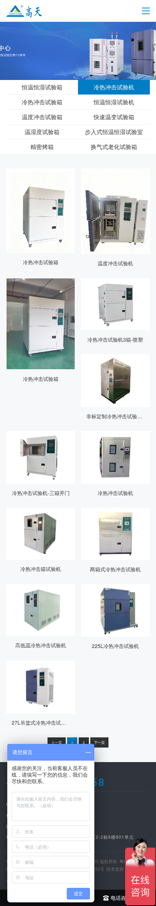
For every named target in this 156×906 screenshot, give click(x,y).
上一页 (56, 742)
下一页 (99, 742)
